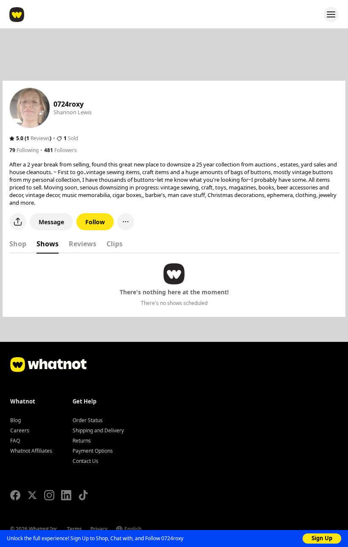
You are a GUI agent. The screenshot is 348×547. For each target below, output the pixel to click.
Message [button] (51, 222)
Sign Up (322, 538)
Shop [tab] (17, 243)
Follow (95, 222)
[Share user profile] (17, 221)
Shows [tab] (47, 243)
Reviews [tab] (82, 243)
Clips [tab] (115, 243)
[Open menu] (331, 14)
